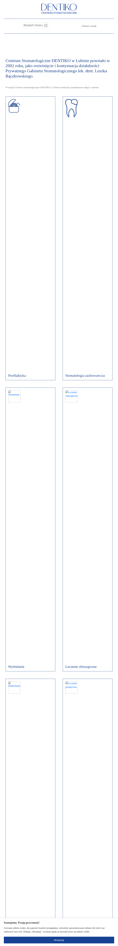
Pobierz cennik (89, 26)
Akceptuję (59, 940)
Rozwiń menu (33, 25)
